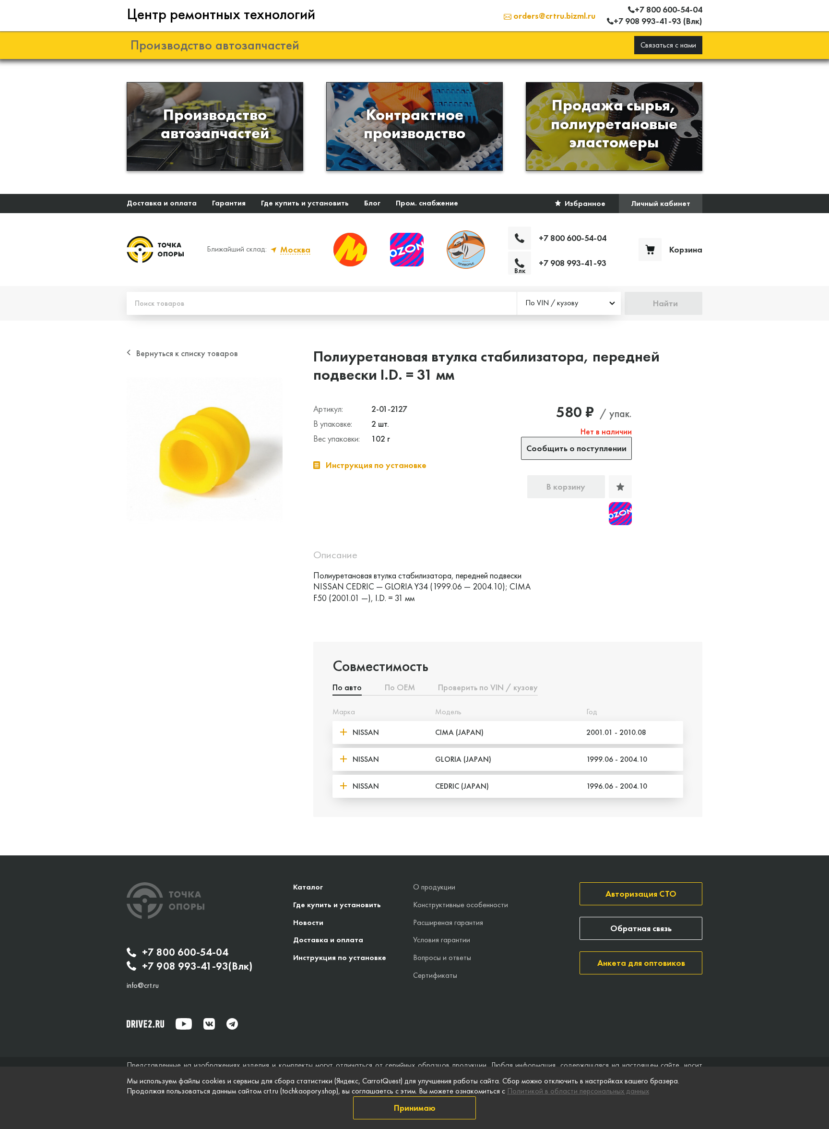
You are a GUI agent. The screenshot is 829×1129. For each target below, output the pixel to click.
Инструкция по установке (339, 957)
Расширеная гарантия (448, 922)
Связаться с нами (668, 45)
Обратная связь (641, 928)
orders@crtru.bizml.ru (553, 15)
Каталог (308, 887)
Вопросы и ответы (442, 957)
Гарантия (229, 203)
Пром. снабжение (427, 203)
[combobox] (569, 303)
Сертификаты (435, 975)
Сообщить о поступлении (576, 448)
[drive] (145, 1024)
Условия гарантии (441, 940)
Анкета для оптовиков (641, 962)
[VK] (209, 1024)
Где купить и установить (305, 203)
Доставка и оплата (162, 203)
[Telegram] (232, 1024)
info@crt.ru (143, 985)
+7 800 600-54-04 (185, 952)
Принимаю (415, 1107)
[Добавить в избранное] (620, 486)
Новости (308, 922)
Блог (372, 203)
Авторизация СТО (640, 893)
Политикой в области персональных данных (578, 1091)
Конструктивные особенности (460, 905)
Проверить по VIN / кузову (488, 688)
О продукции (434, 887)
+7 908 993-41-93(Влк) (197, 966)
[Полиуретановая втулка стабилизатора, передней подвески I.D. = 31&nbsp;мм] (205, 452)
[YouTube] (184, 1024)
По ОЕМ (400, 688)
